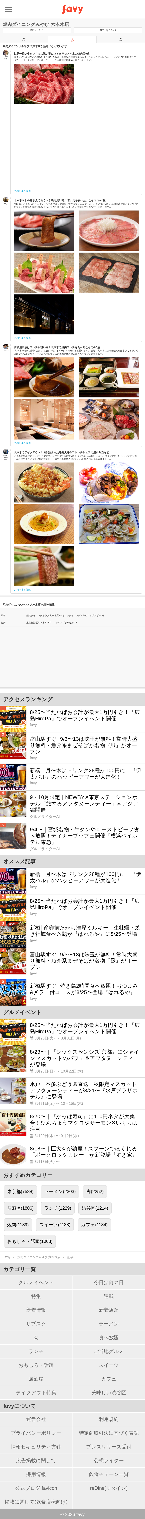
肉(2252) (95, 1191)
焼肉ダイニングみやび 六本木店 (36, 24)
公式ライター (109, 1460)
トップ (24, 40)
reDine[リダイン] (108, 1488)
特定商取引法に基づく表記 (109, 1433)
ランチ (36, 1351)
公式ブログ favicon (36, 1488)
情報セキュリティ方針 (36, 1447)
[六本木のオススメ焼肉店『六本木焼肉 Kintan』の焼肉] (109, 273)
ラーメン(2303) (60, 1191)
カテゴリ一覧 (19, 1269)
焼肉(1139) (18, 1224)
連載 (109, 1296)
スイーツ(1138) (54, 1224)
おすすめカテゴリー (27, 1175)
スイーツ (109, 1365)
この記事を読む (22, 191)
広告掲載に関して (36, 1460)
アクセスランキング (28, 699)
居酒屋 (36, 1379)
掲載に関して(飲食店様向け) (36, 1502)
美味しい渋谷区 (108, 1392)
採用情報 (36, 1474)
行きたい (109, 30)
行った (38, 30)
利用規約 (109, 1419)
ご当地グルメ (109, 1351)
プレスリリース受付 (108, 1447)
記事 (72, 41)
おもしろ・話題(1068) (29, 1241)
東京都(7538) (20, 1191)
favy (7, 1257)
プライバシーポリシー (36, 1433)
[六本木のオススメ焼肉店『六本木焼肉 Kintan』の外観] (44, 314)
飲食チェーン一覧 (109, 1474)
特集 (36, 1296)
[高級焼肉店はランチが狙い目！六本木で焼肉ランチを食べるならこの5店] (44, 377)
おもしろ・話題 (36, 1365)
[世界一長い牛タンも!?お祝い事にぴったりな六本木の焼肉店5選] (44, 84)
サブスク (36, 1324)
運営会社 (36, 1419)
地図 (120, 40)
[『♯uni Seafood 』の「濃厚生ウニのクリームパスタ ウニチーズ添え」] (44, 524)
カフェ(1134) (94, 1224)
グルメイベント (36, 1282)
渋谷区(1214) (95, 1208)
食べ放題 (109, 1337)
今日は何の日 (109, 1282)
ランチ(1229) (57, 1208)
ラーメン (109, 1324)
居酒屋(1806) (20, 1208)
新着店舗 (109, 1310)
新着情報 (36, 1310)
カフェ (108, 1379)
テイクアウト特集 (36, 1392)
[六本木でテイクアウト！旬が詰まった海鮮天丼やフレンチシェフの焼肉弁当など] (44, 482)
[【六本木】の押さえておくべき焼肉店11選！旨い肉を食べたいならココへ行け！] (44, 230)
